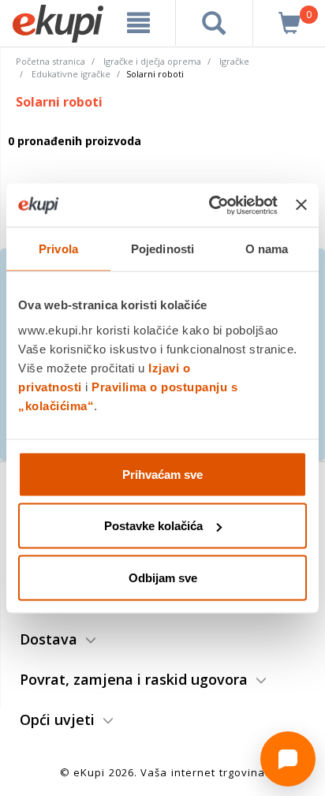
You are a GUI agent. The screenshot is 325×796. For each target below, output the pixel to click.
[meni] (139, 23)
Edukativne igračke (71, 74)
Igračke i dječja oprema (152, 61)
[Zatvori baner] (301, 205)
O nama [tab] (267, 249)
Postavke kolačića (153, 526)
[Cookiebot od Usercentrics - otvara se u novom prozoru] (211, 205)
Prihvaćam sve (162, 473)
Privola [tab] (58, 249)
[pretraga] (214, 23)
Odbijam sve (163, 577)
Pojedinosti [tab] (162, 249)
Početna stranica (50, 61)
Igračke (234, 61)
